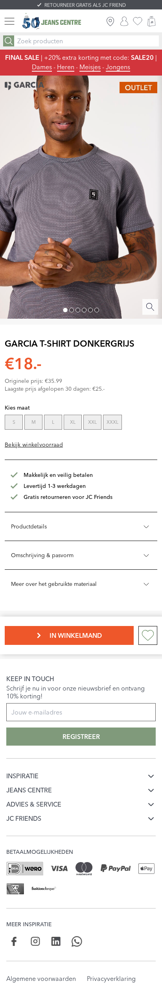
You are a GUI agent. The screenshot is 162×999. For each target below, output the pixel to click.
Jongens (118, 67)
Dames (42, 67)
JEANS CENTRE (29, 790)
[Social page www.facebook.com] (14, 941)
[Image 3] (77, 310)
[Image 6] (96, 310)
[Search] (8, 40)
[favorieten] (137, 21)
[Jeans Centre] (51, 21)
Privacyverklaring (111, 978)
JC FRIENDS (23, 818)
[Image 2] (71, 310)
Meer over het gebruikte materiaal (54, 583)
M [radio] (33, 422)
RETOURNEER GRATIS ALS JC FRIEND (85, 5)
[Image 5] (90, 310)
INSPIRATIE (22, 776)
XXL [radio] (92, 422)
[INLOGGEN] (124, 21)
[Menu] (9, 21)
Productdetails (29, 526)
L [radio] (53, 422)
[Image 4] (84, 310)
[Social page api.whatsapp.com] (77, 941)
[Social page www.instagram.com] (35, 941)
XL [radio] (72, 422)
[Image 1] (65, 310)
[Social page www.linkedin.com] (56, 941)
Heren (65, 67)
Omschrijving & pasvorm (42, 555)
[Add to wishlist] (147, 635)
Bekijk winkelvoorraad (34, 444)
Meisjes (90, 67)
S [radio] (14, 422)
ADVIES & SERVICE (33, 804)
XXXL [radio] (112, 422)
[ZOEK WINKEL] (110, 21)
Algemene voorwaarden (41, 978)
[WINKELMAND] (151, 21)
